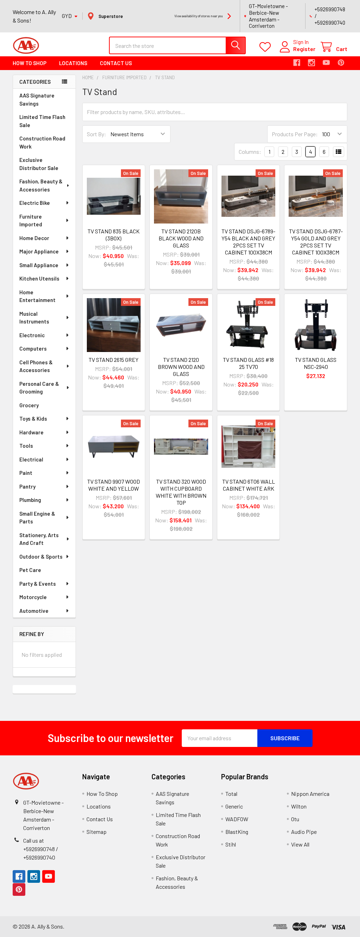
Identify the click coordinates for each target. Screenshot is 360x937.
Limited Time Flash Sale (42, 121)
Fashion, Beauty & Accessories (41, 185)
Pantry (27, 486)
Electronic (32, 335)
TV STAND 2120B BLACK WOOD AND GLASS (181, 238)
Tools (26, 445)
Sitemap (96, 831)
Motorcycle (33, 597)
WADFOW (236, 819)
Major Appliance (39, 251)
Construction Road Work (42, 142)
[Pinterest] (341, 62)
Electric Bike (34, 203)
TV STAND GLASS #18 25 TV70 (248, 363)
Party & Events (37, 583)
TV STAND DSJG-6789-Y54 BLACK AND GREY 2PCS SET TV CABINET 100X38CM (248, 242)
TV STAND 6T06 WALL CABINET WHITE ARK (248, 485)
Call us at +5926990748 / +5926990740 (40, 849)
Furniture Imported (30, 220)
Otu (295, 819)
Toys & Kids (33, 418)
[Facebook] (296, 62)
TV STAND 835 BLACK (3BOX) (114, 234)
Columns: (250, 151)
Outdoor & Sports (41, 556)
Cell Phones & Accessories (36, 366)
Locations (73, 63)
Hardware (31, 432)
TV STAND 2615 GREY (114, 359)
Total (231, 793)
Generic (234, 806)
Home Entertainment (37, 296)
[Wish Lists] (266, 47)
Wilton (299, 806)
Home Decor (34, 238)
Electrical (31, 459)
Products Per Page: (295, 134)
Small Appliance (38, 265)
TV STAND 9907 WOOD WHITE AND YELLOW (113, 485)
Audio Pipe (304, 831)
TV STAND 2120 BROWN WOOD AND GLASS (181, 366)
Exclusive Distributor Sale (38, 164)
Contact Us (116, 63)
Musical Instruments (34, 317)
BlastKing (236, 831)
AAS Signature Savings (36, 99)
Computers (33, 348)
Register (304, 48)
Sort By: (96, 134)
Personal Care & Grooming (39, 388)
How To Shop (29, 63)
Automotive (34, 611)
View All (300, 844)
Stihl (230, 844)
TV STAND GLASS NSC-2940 (315, 363)
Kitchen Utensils (39, 278)
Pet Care (30, 570)
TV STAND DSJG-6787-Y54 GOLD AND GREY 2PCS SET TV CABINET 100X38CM (316, 242)
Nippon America (310, 793)
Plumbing (30, 500)
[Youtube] (326, 62)
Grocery (29, 405)
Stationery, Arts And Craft (39, 539)
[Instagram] (311, 62)
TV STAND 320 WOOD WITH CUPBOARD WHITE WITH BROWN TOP (181, 492)
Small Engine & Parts (37, 517)
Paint (25, 473)
